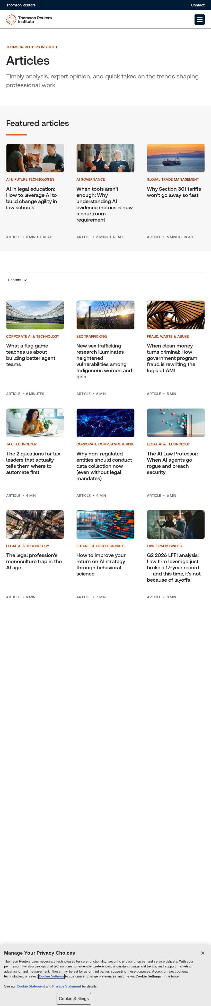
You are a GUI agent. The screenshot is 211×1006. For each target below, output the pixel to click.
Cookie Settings (51, 976)
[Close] (202, 953)
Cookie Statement (31, 986)
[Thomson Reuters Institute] (29, 19)
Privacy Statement (67, 986)
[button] (200, 19)
